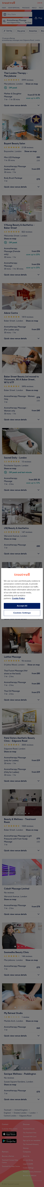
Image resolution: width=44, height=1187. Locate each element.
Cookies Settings (22, 613)
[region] (22, 593)
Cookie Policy (18, 598)
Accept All (22, 606)
